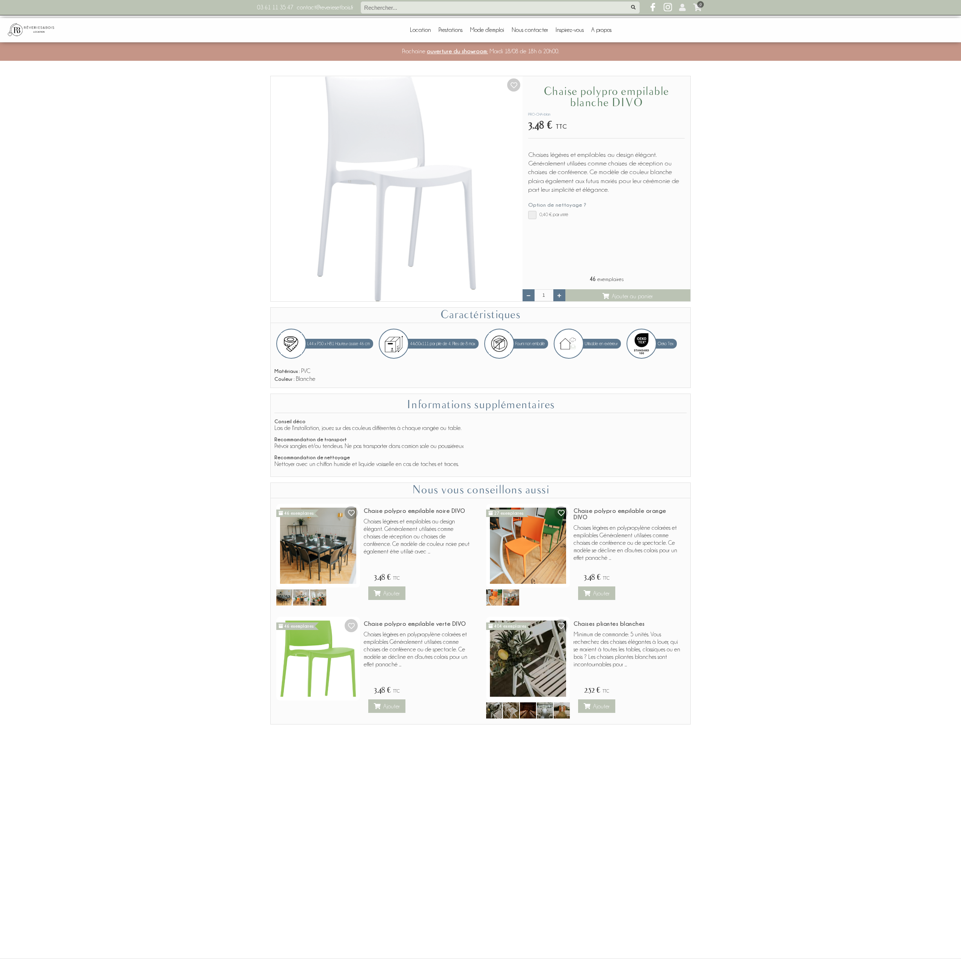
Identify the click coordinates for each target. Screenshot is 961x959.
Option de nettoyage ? (557, 204)
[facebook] (652, 8)
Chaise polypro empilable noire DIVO (414, 511)
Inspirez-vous (570, 30)
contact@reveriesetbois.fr (325, 8)
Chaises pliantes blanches (609, 624)
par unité (553, 214)
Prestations (450, 30)
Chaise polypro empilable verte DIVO (415, 624)
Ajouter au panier (632, 296)
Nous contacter (530, 30)
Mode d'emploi (487, 30)
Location (420, 30)
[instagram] (667, 8)
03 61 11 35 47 (275, 8)
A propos (601, 30)
